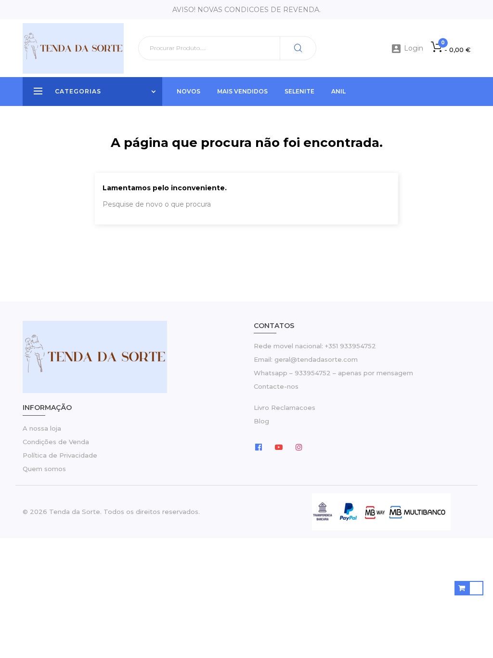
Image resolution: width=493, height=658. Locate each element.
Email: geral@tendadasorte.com (306, 359)
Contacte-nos (276, 386)
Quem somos (44, 469)
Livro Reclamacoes (284, 407)
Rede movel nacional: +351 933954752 (315, 346)
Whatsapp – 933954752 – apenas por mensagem (333, 373)
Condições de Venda (56, 442)
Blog (261, 421)
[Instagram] (299, 446)
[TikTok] (319, 446)
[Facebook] (258, 446)
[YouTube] (279, 446)
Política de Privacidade (60, 455)
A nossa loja (42, 428)
